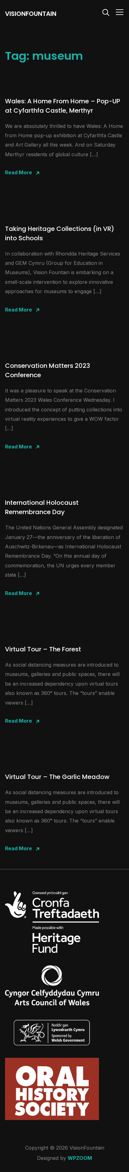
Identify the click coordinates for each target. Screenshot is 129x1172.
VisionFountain (30, 13)
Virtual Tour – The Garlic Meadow (57, 776)
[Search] (106, 12)
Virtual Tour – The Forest (43, 649)
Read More (18, 172)
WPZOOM (80, 1158)
